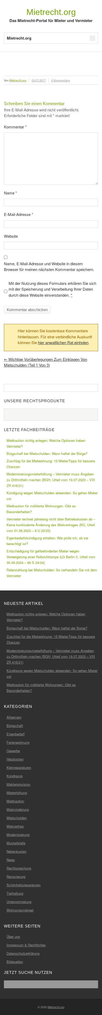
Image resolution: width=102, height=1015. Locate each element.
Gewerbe (13, 750)
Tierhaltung (15, 893)
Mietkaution (15, 801)
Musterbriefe (16, 842)
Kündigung (14, 775)
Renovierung (16, 876)
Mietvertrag (15, 826)
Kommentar (15, 126)
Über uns (13, 936)
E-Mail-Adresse (18, 214)
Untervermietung (19, 901)
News (11, 859)
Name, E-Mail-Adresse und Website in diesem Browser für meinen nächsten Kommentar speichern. (49, 266)
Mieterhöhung (17, 792)
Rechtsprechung (19, 868)
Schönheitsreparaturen (24, 884)
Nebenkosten (16, 851)
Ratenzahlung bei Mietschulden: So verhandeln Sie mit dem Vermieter (52, 572)
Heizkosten (15, 759)
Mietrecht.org (51, 12)
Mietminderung (18, 809)
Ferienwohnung (18, 742)
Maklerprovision (18, 784)
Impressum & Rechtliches (26, 944)
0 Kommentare (60, 80)
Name (10, 193)
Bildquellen (15, 961)
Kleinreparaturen (19, 767)
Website (11, 236)
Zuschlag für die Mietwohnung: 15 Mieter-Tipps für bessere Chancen (51, 463)
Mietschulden (17, 817)
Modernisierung (18, 834)
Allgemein (14, 717)
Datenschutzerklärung (23, 953)
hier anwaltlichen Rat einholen (63, 342)
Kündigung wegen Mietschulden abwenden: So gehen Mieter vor (52, 495)
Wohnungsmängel (20, 910)
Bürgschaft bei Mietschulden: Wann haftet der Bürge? (47, 453)
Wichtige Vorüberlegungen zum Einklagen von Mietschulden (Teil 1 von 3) (45, 362)
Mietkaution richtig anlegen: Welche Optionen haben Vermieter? (46, 443)
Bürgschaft (15, 725)
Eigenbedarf (16, 733)
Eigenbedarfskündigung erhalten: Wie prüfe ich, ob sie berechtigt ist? (47, 540)
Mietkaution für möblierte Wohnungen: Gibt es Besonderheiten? (41, 508)
